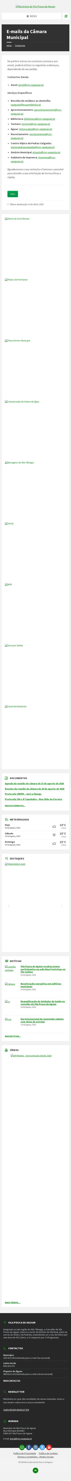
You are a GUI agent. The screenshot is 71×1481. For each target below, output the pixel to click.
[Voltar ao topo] (35, 1470)
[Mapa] (66, 16)
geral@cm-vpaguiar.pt (31, 85)
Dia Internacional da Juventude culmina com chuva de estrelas (42, 1020)
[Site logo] (35, 6)
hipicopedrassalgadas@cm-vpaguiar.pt (33, 147)
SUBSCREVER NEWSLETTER (16, 1409)
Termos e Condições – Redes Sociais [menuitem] (35, 1456)
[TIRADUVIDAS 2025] (35, 906)
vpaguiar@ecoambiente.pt (26, 104)
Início (9, 45)
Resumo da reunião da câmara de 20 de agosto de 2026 (34, 788)
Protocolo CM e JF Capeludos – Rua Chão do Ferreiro (33, 799)
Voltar (12, 194)
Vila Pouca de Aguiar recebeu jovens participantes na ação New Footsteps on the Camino (43, 969)
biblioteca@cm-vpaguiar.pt (39, 118)
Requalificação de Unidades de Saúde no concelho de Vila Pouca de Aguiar (43, 1003)
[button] (9, 905)
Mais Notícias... (13, 1036)
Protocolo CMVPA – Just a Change (23, 793)
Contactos (20, 45)
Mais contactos (11, 1380)
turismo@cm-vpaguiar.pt (36, 124)
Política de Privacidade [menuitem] (24, 1453)
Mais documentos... (15, 805)
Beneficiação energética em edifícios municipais (41, 985)
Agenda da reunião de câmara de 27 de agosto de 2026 (34, 783)
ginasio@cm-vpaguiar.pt (46, 152)
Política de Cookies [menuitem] (48, 1453)
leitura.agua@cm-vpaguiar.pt (35, 129)
